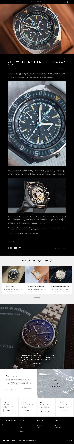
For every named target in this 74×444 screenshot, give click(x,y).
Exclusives (22, 423)
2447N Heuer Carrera (9, 286)
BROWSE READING (64, 410)
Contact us (39, 425)
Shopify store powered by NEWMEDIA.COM (27, 440)
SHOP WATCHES (8, 410)
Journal (21, 427)
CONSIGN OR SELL (37, 363)
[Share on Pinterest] (60, 69)
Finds (21, 425)
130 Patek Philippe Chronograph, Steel (60, 286)
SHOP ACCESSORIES (45, 411)
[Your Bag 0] (67, 2)
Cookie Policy (57, 427)
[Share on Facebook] (58, 69)
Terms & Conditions (59, 423)
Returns (38, 427)
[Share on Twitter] (62, 69)
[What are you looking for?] (64, 2)
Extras (21, 429)
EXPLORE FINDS (26, 410)
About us (39, 423)
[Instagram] (2, 424)
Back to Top (69, 440)
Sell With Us (22, 431)
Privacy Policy (58, 425)
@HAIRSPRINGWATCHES (55, 386)
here (20, 233)
